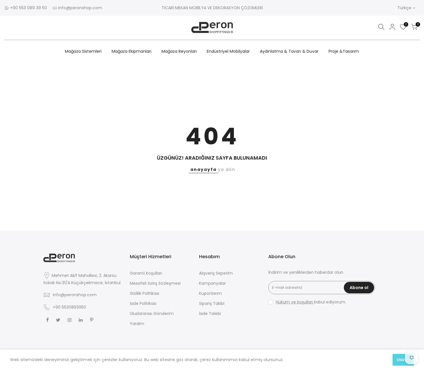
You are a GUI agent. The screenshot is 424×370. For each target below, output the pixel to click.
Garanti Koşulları (146, 273)
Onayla (403, 359)
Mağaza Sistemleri (83, 51)
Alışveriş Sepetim (216, 273)
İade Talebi (210, 313)
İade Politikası (143, 303)
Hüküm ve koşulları (295, 302)
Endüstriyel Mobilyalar (228, 51)
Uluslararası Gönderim (152, 313)
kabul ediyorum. (311, 302)
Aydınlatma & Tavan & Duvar (289, 51)
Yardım (137, 323)
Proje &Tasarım (344, 51)
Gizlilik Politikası (144, 293)
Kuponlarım (210, 293)
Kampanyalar (212, 283)
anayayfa (203, 169)
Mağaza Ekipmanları (131, 51)
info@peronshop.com (80, 8)
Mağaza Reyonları (179, 51)
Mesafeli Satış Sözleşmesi (155, 283)
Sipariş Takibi (211, 303)
